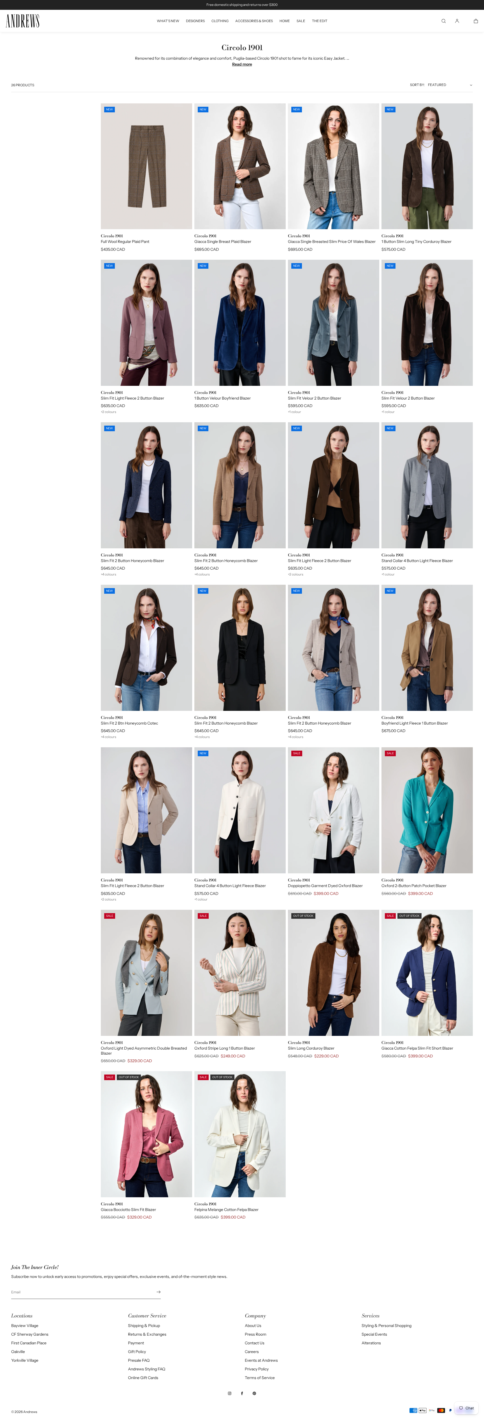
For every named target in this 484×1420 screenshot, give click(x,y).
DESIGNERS (195, 21)
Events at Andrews (261, 1360)
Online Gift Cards (143, 1377)
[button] (443, 21)
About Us (253, 1325)
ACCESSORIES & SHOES (254, 21)
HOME (285, 21)
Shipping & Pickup (144, 1325)
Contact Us (254, 1342)
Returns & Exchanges (147, 1334)
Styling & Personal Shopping (386, 1325)
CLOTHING (220, 21)
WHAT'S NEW (168, 21)
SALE (301, 21)
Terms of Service (260, 1377)
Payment (136, 1342)
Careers (252, 1351)
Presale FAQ (139, 1360)
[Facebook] (242, 1393)
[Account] (457, 21)
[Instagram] (230, 1393)
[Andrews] (22, 21)
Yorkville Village (24, 1360)
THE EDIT (319, 21)
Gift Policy (137, 1351)
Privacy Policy (257, 1369)
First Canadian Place (28, 1342)
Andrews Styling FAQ (146, 1369)
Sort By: (417, 85)
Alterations (371, 1342)
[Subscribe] (154, 1292)
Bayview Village (24, 1325)
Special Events (374, 1334)
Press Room (255, 1334)
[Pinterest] (254, 1393)
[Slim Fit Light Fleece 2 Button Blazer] (146, 810)
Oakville (18, 1351)
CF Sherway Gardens (29, 1334)
